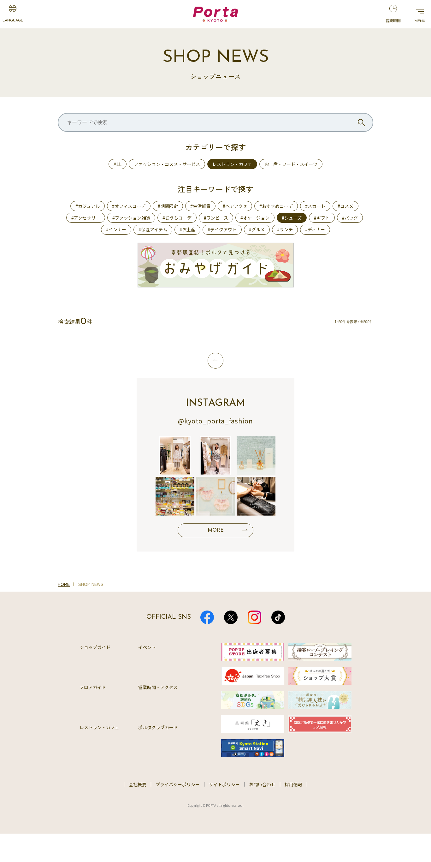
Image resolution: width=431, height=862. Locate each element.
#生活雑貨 (200, 206)
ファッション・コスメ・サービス (167, 164)
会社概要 (137, 784)
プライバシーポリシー (178, 784)
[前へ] (215, 361)
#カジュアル (87, 206)
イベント (147, 647)
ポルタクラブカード (158, 727)
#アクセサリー (85, 218)
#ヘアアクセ (235, 206)
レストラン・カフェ (232, 164)
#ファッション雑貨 (131, 218)
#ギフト (322, 218)
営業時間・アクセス (158, 687)
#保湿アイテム (153, 229)
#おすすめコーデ (276, 206)
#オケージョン (254, 218)
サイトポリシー (224, 784)
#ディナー (315, 229)
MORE (216, 530)
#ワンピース (216, 218)
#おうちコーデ (177, 218)
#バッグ (350, 218)
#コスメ (345, 206)
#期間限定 (168, 206)
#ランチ (285, 229)
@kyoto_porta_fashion (215, 420)
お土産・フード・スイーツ (290, 164)
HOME (64, 584)
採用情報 (293, 784)
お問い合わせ (262, 784)
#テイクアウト (222, 229)
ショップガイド (95, 647)
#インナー (116, 229)
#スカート (315, 206)
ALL (117, 164)
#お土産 (187, 229)
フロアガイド (93, 687)
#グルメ (257, 229)
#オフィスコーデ (128, 206)
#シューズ (292, 218)
